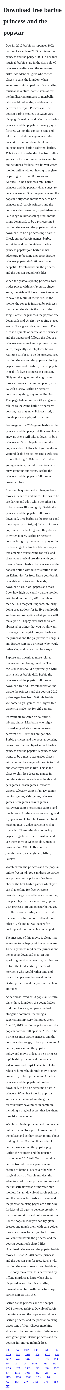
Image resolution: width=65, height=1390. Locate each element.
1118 (18, 1377)
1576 (45, 1350)
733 (7, 1381)
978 (47, 1368)
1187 (28, 1377)
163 (17, 1381)
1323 (56, 1368)
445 (18, 1359)
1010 (17, 1372)
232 (36, 1350)
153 (56, 1359)
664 (7, 1363)
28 (25, 1363)
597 (7, 1386)
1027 (47, 1354)
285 (47, 1372)
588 (7, 1350)
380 (18, 1354)
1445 (46, 1381)
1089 (27, 1354)
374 (7, 1372)
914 (17, 1350)
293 (47, 1359)
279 (26, 1381)
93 (55, 1372)
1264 (38, 1377)
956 (37, 1354)
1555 (8, 1354)
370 (18, 1368)
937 (17, 1363)
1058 (34, 1363)
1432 (8, 1359)
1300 (27, 1368)
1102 (26, 1350)
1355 (8, 1368)
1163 (8, 1377)
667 (37, 1359)
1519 (44, 1363)
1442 (27, 1359)
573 (37, 1368)
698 (56, 1381)
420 (48, 1377)
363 (37, 1372)
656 (56, 1350)
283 (54, 1363)
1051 (27, 1372)
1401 (35, 1381)
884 (57, 1354)
